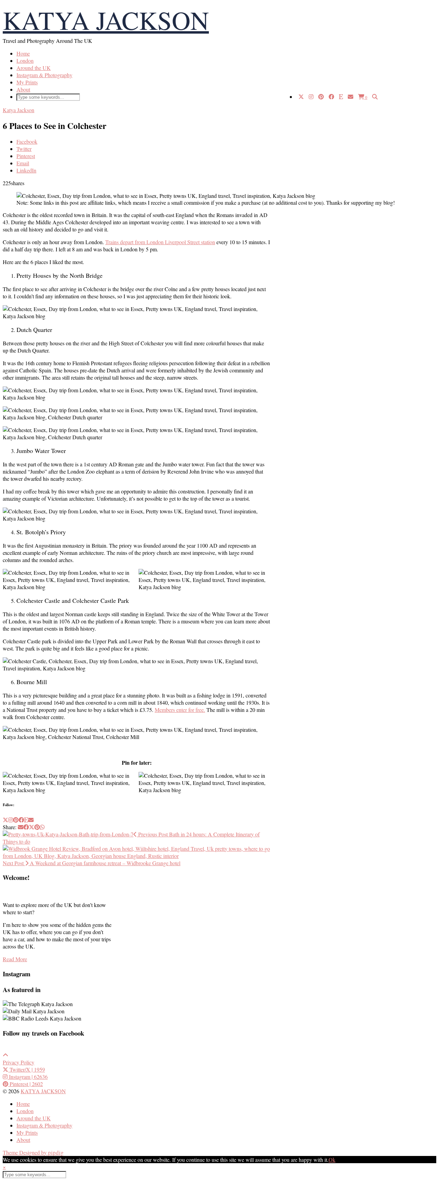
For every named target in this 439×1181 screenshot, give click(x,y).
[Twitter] (301, 96)
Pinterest (25, 1083)
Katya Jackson (18, 110)
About (23, 89)
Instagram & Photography (44, 75)
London (25, 60)
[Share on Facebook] (26, 827)
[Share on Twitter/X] (31, 827)
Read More (15, 959)
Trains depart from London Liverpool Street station (160, 242)
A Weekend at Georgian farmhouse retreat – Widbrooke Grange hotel (91, 863)
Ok (332, 1159)
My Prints (27, 82)
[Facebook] (331, 96)
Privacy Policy (18, 1062)
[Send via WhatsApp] (42, 827)
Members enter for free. (180, 709)
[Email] (350, 96)
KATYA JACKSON (106, 20)
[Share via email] (20, 827)
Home (23, 53)
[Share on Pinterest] (37, 827)
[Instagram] (311, 96)
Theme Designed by (33, 1152)
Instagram (28, 1076)
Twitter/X (26, 1069)
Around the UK (33, 67)
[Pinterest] (321, 96)
